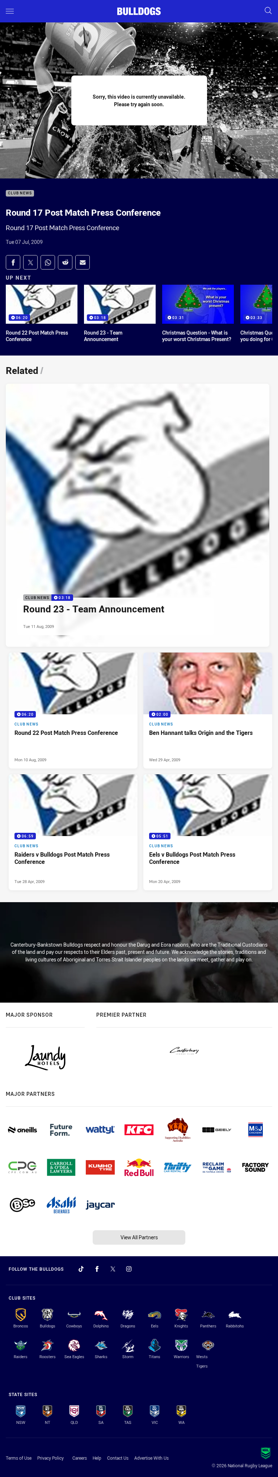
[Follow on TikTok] (81, 1268)
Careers (79, 1458)
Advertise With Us (151, 1458)
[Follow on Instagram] (129, 1268)
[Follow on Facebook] (97, 1268)
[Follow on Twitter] (113, 1268)
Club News (20, 193)
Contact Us (118, 1458)
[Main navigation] (10, 11)
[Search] (268, 11)
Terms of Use (18, 1458)
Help (97, 1458)
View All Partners (139, 1237)
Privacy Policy (50, 1458)
